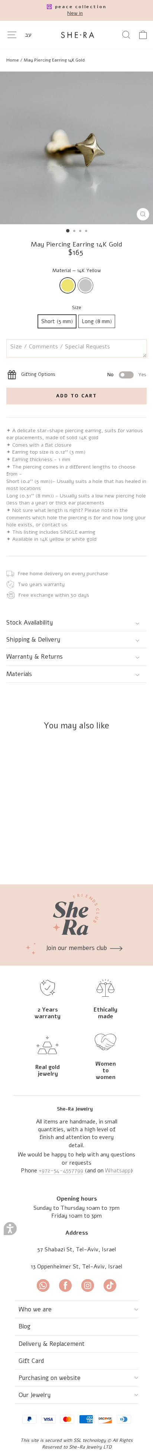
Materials (19, 674)
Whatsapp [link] (118, 1170)
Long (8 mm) (97, 321)
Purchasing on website (50, 1378)
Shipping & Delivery (33, 639)
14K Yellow (67, 285)
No (110, 374)
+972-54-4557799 (61, 1170)
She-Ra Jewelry (75, 1109)
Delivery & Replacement (52, 1344)
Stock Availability (29, 622)
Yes (142, 374)
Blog (24, 1326)
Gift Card (31, 1361)
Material (76, 270)
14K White (85, 285)
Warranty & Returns (34, 656)
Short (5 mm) (57, 321)
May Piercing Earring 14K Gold (54, 60)
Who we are (35, 1309)
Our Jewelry (35, 1395)
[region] (76, 60)
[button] (10, 1228)
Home (12, 60)
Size (76, 307)
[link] (76, 10)
